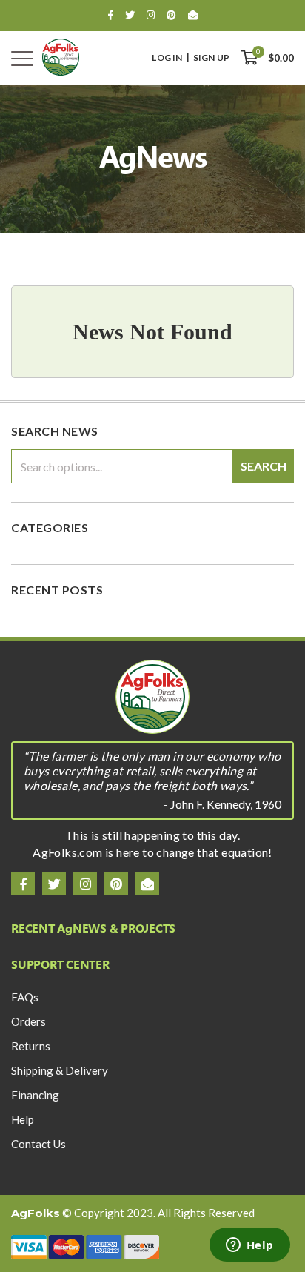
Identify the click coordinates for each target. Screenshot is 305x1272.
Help (22, 1119)
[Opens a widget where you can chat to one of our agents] (249, 1246)
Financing (35, 1095)
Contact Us (38, 1143)
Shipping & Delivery (59, 1070)
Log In (167, 58)
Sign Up (211, 58)
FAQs (24, 997)
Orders (28, 1021)
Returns (30, 1046)
